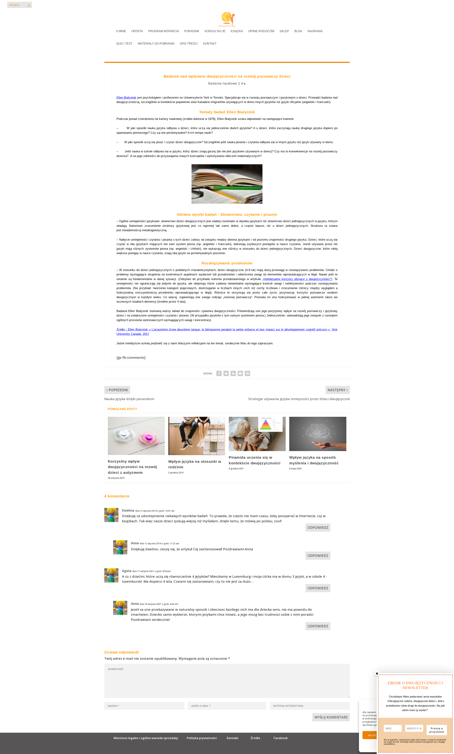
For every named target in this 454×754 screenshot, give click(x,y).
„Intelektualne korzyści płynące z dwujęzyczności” (296, 279)
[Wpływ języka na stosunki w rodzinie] (196, 436)
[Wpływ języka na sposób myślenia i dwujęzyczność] (317, 434)
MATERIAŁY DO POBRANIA (156, 43)
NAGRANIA (315, 31)
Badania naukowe (222, 83)
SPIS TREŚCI (189, 43)
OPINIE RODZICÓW (261, 31)
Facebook (280, 738)
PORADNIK (191, 31)
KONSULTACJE (215, 31)
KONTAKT (210, 43)
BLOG (298, 31)
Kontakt (233, 738)
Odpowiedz (318, 527)
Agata (126, 571)
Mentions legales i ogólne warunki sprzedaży (146, 738)
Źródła (255, 738)
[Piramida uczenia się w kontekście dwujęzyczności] (257, 434)
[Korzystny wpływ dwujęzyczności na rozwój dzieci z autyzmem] (136, 436)
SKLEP (284, 31)
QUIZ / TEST (124, 43)
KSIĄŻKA (237, 31)
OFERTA (137, 31)
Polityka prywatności (202, 738)
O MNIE (121, 31)
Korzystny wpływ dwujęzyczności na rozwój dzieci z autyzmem (132, 466)
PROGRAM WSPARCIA (163, 31)
